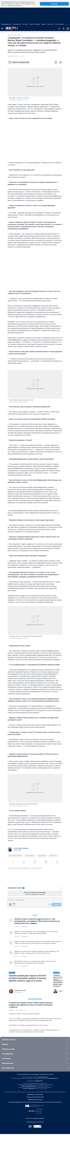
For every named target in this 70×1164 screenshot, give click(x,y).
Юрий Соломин (30, 855)
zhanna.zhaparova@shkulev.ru (29, 1086)
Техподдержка (7, 1054)
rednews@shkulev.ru (43, 1077)
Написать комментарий (20, 62)
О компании (6, 1058)
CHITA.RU (30, 109)
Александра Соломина (15, 855)
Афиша (43, 24)
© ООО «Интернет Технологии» (35, 1122)
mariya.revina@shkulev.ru (29, 1088)
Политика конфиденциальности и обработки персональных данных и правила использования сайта (35, 1102)
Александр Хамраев (20, 848)
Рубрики (5, 1044)
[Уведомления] (63, 28)
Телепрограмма (34, 24)
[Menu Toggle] (2, 28)
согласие (4, 5)
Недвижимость (6, 24)
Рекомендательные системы (35, 1099)
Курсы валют (59, 24)
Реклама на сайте (8, 1049)
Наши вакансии (7, 1063)
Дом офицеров (42, 855)
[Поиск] (59, 28)
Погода (25, 24)
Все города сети (8, 1068)
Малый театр (53, 855)
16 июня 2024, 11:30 (13, 56)
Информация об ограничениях (35, 1094)
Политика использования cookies (35, 1097)
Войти (14, 905)
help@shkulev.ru (39, 1081)
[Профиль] (68, 28)
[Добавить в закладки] (56, 62)
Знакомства (17, 24)
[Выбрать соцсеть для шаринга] (60, 62)
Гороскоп (50, 24)
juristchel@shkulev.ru (53, 1078)
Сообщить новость (9, 1039)
